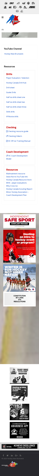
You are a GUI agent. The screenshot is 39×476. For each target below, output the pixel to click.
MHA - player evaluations (16, 183)
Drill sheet (10, 87)
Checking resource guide (18, 131)
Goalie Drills (11, 92)
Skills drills (10, 111)
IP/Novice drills (12, 116)
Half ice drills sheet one (15, 97)
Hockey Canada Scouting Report (19, 189)
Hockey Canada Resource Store (19, 180)
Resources (9, 66)
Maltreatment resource (15, 173)
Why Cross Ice (12, 186)
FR (3, 29)
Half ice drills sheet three (16, 107)
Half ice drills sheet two (15, 102)
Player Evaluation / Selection (17, 78)
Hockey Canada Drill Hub (16, 83)
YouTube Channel (13, 49)
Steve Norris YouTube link (17, 176)
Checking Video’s (15, 136)
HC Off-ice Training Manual (19, 141)
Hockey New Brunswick (13, 54)
